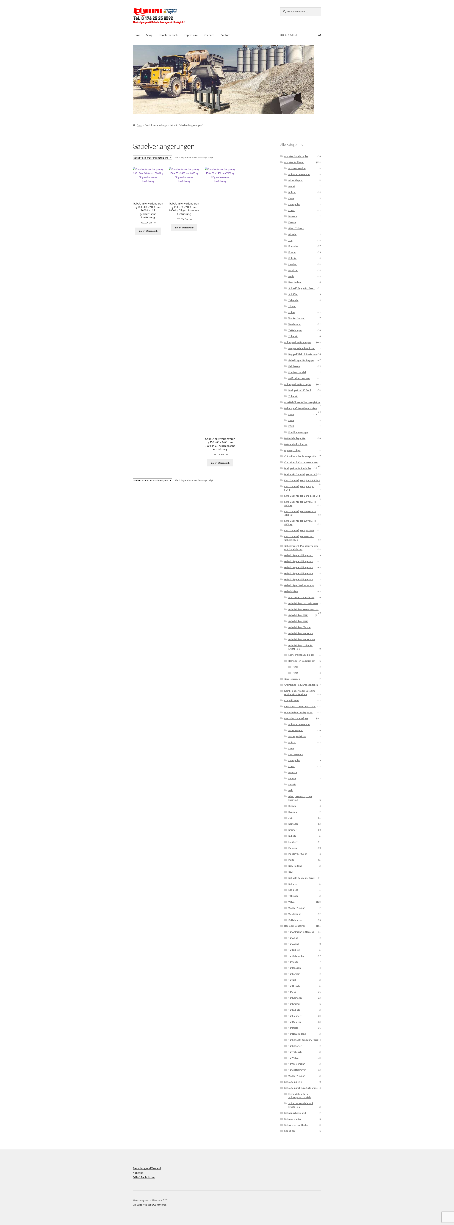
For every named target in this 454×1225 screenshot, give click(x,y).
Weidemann (294, 324)
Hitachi (292, 234)
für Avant (293, 943)
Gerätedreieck (292, 679)
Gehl (290, 790)
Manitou (293, 270)
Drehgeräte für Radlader (297, 468)
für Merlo (293, 1027)
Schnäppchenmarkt (295, 1113)
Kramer (292, 252)
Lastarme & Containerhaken (299, 706)
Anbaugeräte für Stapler (297, 384)
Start (139, 125)
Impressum (191, 35)
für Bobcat (294, 950)
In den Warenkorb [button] (148, 231)
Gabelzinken (291, 591)
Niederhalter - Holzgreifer (298, 712)
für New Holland (297, 1033)
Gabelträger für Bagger (301, 360)
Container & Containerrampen (301, 462)
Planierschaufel (297, 372)
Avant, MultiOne (297, 736)
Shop (149, 35)
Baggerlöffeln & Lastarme (302, 354)
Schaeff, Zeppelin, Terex (301, 288)
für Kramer (294, 1003)
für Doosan (294, 967)
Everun (292, 222)
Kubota (292, 258)
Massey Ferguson (297, 853)
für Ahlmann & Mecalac (301, 931)
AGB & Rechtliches (144, 1177)
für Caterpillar (296, 956)
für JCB (292, 991)
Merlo (291, 276)
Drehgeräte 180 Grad (299, 390)
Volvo (291, 312)
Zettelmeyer (295, 330)
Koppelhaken (291, 700)
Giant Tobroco (296, 228)
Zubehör (293, 336)
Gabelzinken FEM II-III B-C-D (303, 609)
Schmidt (293, 889)
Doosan (292, 216)
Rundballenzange (298, 432)
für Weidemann (296, 1063)
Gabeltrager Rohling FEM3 (298, 567)
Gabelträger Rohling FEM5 (298, 579)
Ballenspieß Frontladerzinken (300, 408)
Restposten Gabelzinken (301, 660)
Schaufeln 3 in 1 (293, 1081)
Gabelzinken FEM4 (298, 615)
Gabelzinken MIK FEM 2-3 (301, 639)
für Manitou (294, 1022)
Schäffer (293, 294)
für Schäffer (294, 1045)
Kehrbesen (294, 366)
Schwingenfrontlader (296, 1125)
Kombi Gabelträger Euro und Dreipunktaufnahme (299, 692)
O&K (290, 871)
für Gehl (292, 979)
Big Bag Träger (292, 450)
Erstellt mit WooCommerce (150, 1204)
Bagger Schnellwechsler (301, 348)
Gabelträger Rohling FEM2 (298, 561)
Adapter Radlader (294, 162)
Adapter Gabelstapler (296, 156)
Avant (291, 186)
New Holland (295, 282)
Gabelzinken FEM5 (298, 621)
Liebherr (292, 264)
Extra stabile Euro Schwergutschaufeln (299, 1095)
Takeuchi (293, 300)
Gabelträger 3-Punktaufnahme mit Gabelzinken (301, 547)
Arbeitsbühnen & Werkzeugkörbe (302, 402)
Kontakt (138, 1172)
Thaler (292, 306)
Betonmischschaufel (295, 444)
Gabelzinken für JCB (299, 627)
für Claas (293, 961)
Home (136, 35)
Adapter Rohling (297, 168)
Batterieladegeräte (294, 438)
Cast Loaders (295, 754)
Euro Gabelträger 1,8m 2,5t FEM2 (302, 495)
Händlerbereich (168, 35)
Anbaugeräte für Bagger (297, 342)
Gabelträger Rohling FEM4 (298, 573)
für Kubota (294, 1009)
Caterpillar (294, 204)
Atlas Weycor (295, 180)
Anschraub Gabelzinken (301, 597)
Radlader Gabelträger (296, 718)
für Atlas (293, 937)
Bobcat (292, 192)
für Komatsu (295, 997)
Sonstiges (289, 1130)
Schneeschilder (292, 1119)
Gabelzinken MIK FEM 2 (300, 633)
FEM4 (291, 426)
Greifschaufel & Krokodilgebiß (301, 684)
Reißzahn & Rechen (299, 378)
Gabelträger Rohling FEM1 (298, 555)
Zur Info (225, 35)
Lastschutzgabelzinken (301, 654)
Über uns (209, 35)
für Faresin (294, 973)
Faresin (292, 784)
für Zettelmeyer (297, 1069)
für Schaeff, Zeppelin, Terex (303, 1039)
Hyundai (293, 812)
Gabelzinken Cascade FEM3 (303, 603)
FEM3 (291, 420)
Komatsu (293, 246)
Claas (291, 210)
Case (291, 198)
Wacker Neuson (296, 318)
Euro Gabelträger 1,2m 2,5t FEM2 (302, 480)
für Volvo (293, 1058)
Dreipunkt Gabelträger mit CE (300, 474)
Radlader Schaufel (294, 925)
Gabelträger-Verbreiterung (299, 585)
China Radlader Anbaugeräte (300, 456)
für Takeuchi (295, 1051)
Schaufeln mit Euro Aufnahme (301, 1087)
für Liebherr (294, 1015)
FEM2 (291, 414)
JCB (290, 240)
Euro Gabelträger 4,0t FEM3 (299, 530)
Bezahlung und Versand (147, 1168)
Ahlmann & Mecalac (299, 174)
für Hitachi (294, 986)
